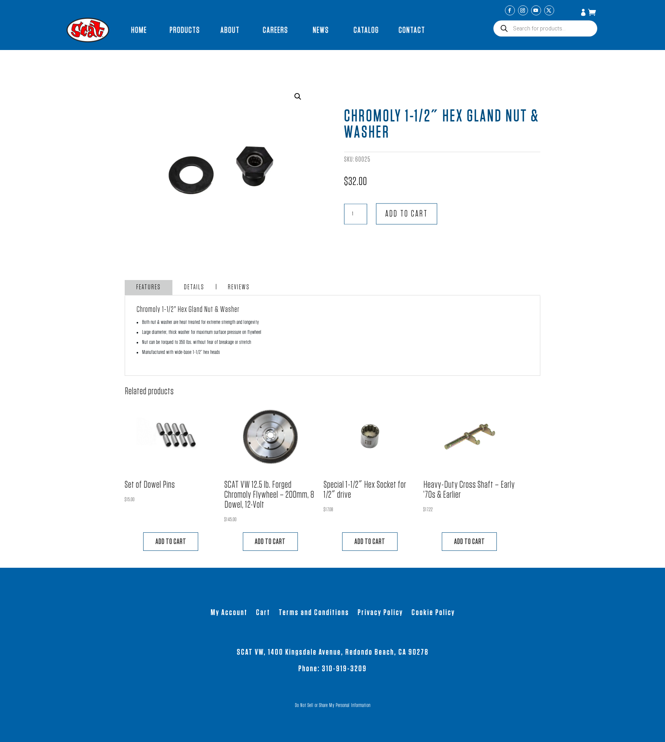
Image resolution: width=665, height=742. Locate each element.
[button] (298, 96)
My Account (584, 13)
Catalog (366, 30)
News (321, 30)
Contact (412, 30)
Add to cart (406, 214)
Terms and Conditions (314, 613)
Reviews (239, 287)
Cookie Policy (433, 613)
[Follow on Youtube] (536, 10)
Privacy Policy (380, 613)
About (230, 30)
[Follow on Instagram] (523, 10)
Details (194, 287)
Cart (263, 613)
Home (139, 30)
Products (185, 30)
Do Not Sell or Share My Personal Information (333, 705)
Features (148, 287)
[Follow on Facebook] (510, 10)
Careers (275, 30)
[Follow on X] (549, 10)
